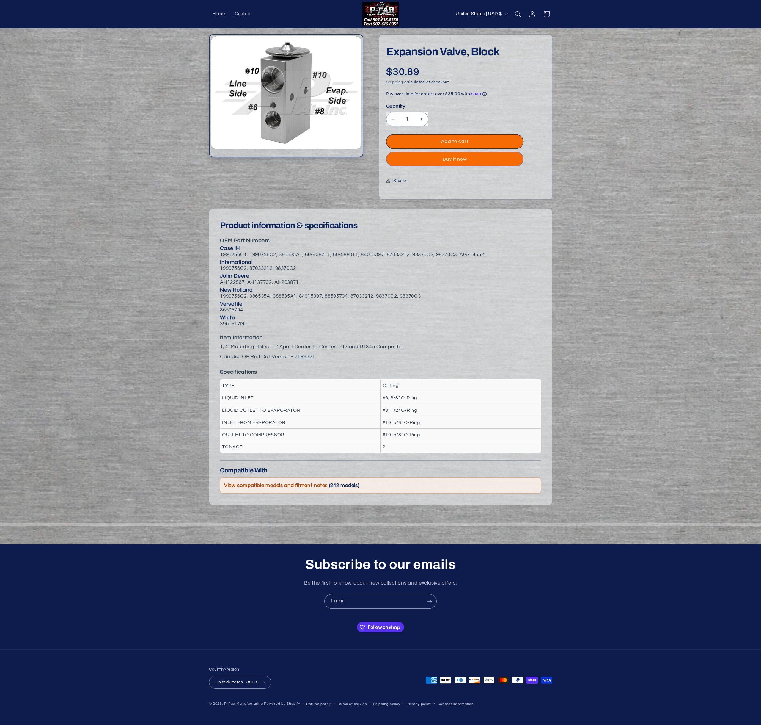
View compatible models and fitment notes (291, 485)
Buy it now (455, 159)
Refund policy (318, 704)
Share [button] (399, 180)
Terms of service (352, 704)
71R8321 (305, 356)
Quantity (395, 106)
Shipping (394, 82)
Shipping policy (386, 704)
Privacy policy (418, 704)
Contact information (456, 704)
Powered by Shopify (282, 703)
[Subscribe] (429, 601)
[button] (518, 14)
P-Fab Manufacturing (243, 703)
